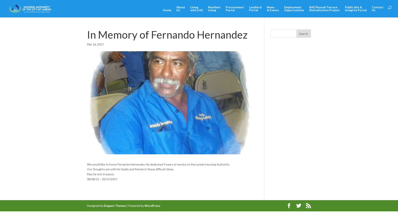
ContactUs (377, 9)
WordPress (152, 205)
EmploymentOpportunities (294, 9)
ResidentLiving (214, 9)
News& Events (273, 9)
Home (167, 10)
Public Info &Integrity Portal (356, 9)
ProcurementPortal (235, 9)
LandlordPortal (255, 9)
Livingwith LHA (196, 9)
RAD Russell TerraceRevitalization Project (324, 9)
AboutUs (180, 9)
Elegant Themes (115, 205)
